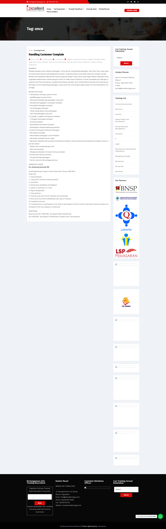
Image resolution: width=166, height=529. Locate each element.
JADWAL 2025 (132, 10)
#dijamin (90, 59)
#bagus (70, 59)
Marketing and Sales (122, 156)
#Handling (97, 59)
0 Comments (59, 59)
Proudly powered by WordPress (70, 526)
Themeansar (101, 526)
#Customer (83, 59)
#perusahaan (62, 62)
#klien (35, 62)
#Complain (76, 59)
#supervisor (86, 62)
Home (49, 9)
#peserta (70, 62)
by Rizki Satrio (47, 59)
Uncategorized (39, 50)
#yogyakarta (33, 65)
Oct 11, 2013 (35, 59)
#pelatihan (45, 62)
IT (116, 139)
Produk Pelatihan (76, 9)
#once (39, 62)
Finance (118, 114)
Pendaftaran (104, 9)
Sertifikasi (119, 171)
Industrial (118, 134)
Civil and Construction (123, 104)
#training (99, 62)
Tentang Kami (59, 9)
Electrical (118, 109)
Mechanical (119, 161)
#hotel (103, 59)
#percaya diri (53, 62)
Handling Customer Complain (46, 54)
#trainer (93, 62)
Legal (117, 144)
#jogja (30, 62)
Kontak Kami (92, 9)
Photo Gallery (52, 12)
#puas (80, 62)
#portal (75, 62)
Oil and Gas (119, 166)
